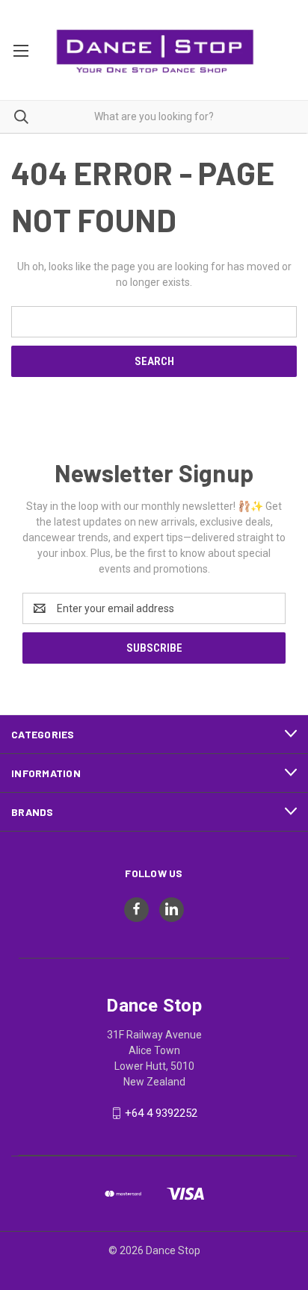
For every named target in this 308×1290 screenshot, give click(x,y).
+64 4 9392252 (161, 1113)
